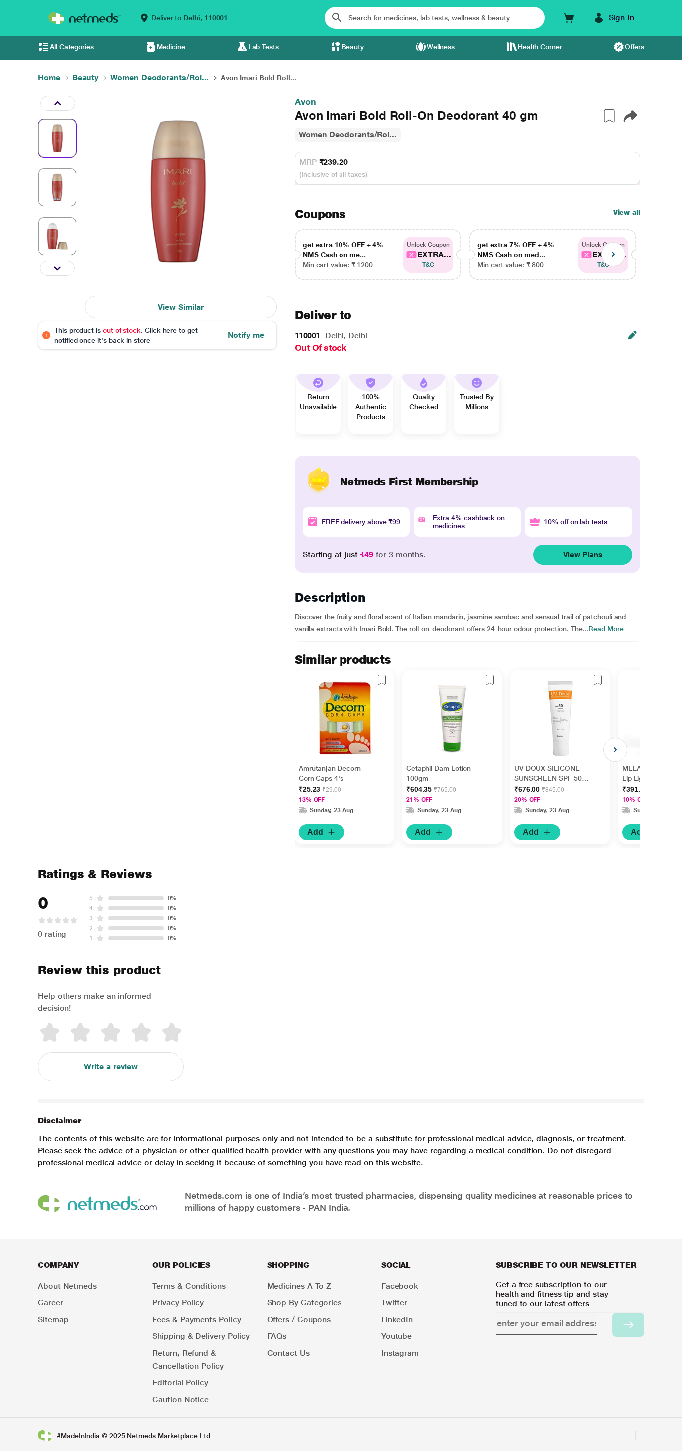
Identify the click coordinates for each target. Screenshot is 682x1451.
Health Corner (540, 47)
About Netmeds (67, 1286)
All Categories (72, 47)
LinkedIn (397, 1319)
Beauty (352, 47)
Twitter (394, 1302)
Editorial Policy (180, 1382)
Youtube (396, 1336)
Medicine (171, 47)
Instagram (400, 1353)
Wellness (441, 47)
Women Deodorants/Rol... (348, 134)
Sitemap (53, 1319)
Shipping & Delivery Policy (201, 1336)
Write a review (111, 1066)
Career (50, 1302)
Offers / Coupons (299, 1319)
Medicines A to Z (299, 1286)
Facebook (399, 1286)
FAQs (277, 1336)
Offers (634, 47)
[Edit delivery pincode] (632, 335)
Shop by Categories (304, 1302)
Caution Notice (180, 1399)
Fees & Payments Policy (196, 1319)
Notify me (246, 335)
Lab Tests (263, 47)
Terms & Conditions (189, 1286)
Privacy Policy (178, 1302)
